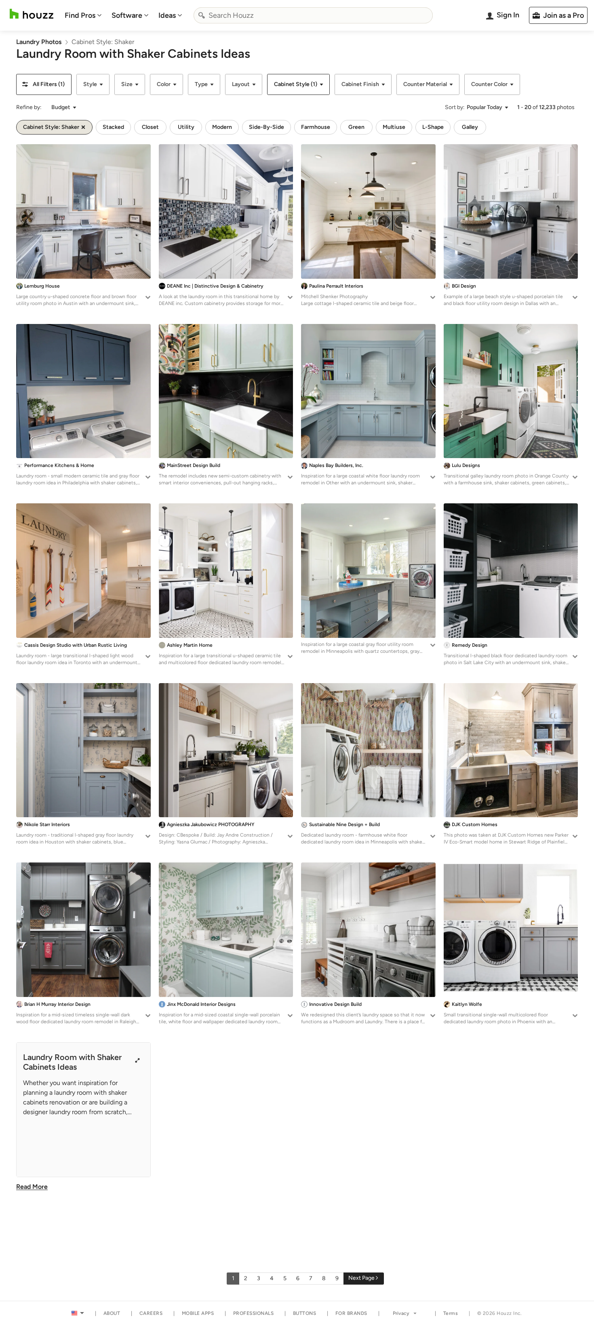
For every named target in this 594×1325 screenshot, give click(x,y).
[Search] (202, 15)
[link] (38, 42)
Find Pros (80, 15)
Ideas (167, 15)
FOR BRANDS (351, 1313)
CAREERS (151, 1313)
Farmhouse (315, 127)
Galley (470, 127)
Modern (222, 127)
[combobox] (313, 15)
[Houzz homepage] (31, 14)
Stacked (113, 127)
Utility (186, 127)
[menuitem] (83, 15)
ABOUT (111, 1313)
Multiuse (394, 127)
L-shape (433, 127)
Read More (32, 1186)
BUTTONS (304, 1313)
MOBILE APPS (198, 1313)
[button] (44, 84)
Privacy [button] (401, 1313)
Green (356, 127)
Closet (150, 127)
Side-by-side (266, 127)
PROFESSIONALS (253, 1313)
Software (127, 15)
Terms (450, 1313)
